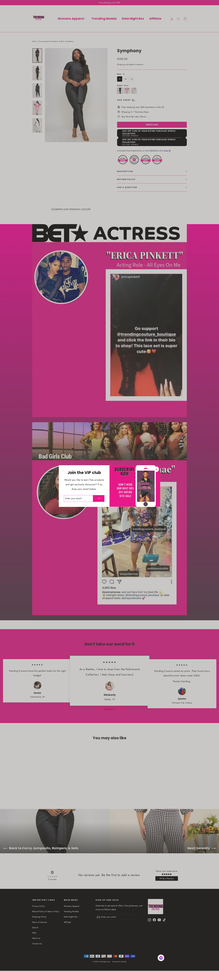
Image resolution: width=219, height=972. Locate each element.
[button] (161, 958)
